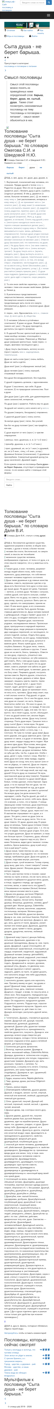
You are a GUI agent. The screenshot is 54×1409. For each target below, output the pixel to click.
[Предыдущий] (5, 1398)
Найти (9, 484)
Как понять (40, 32)
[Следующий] (5, 1403)
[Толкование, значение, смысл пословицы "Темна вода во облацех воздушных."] (46, 1372)
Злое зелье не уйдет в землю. (18, 1355)
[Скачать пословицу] (27, 127)
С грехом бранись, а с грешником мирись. (14, 1360)
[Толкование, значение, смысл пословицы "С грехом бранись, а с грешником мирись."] (46, 1358)
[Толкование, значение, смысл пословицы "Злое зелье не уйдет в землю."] (46, 1355)
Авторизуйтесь (11, 1332)
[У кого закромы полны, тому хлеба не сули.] (5, 60)
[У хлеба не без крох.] (5, 70)
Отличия (11, 30)
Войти (34, 36)
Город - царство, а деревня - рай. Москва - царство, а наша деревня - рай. (20, 1367)
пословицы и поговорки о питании (20, 66)
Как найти (28, 30)
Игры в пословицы (15, 36)
